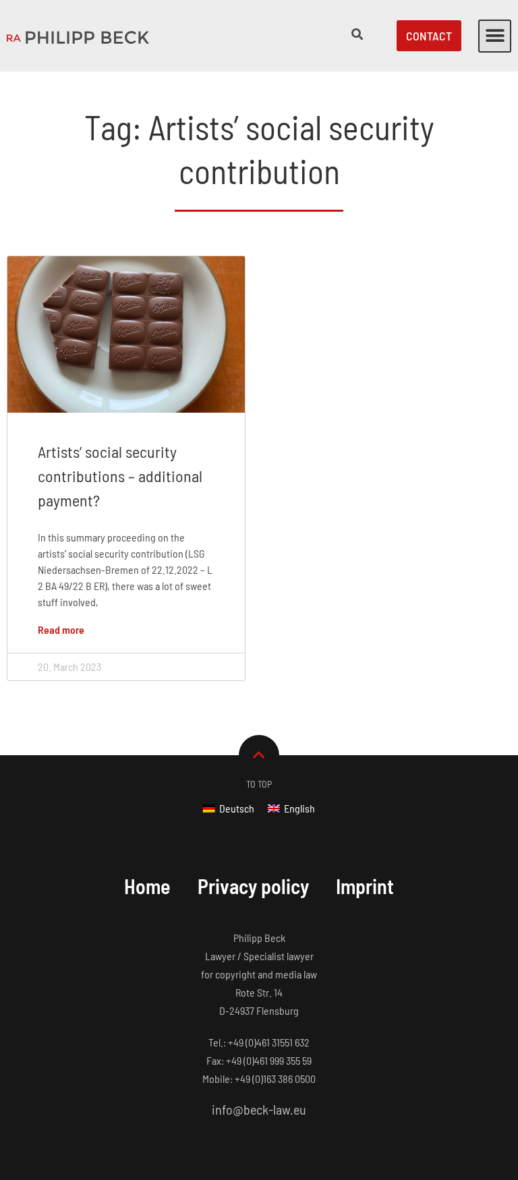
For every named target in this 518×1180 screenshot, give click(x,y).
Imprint (365, 886)
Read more (61, 629)
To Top (259, 784)
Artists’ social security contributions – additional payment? (120, 476)
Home (147, 886)
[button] (494, 36)
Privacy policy (253, 886)
